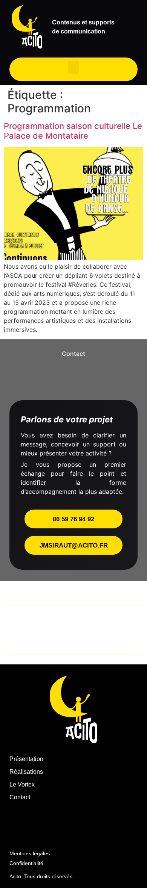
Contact (19, 797)
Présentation (26, 759)
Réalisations (26, 771)
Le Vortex (22, 784)
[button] (73, 67)
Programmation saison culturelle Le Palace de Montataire (73, 131)
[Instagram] (17, 821)
